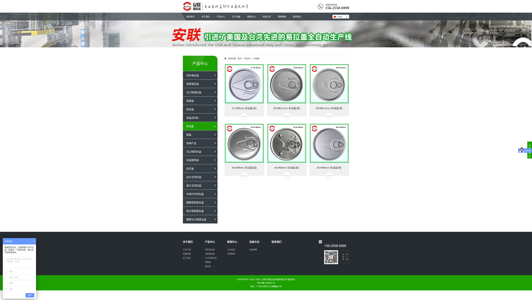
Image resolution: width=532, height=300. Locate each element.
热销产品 (191, 143)
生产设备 (236, 16)
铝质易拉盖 (192, 84)
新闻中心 (251, 16)
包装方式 (267, 16)
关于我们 (206, 16)
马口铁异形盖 (193, 151)
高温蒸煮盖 (192, 160)
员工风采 (187, 257)
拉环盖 (190, 168)
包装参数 (253, 249)
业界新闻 (231, 253)
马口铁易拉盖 (193, 92)
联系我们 (297, 16)
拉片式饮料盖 (193, 177)
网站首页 (190, 16)
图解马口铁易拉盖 (196, 219)
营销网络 (282, 16)
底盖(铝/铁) (192, 117)
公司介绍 (187, 249)
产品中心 (221, 16)
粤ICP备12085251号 (266, 282)
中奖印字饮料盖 (195, 194)
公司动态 (231, 249)
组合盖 (190, 109)
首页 (239, 58)
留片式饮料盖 (193, 185)
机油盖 (190, 126)
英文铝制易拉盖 (195, 211)
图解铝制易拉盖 (195, 202)
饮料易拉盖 (192, 75)
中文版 (339, 16)
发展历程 (187, 253)
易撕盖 (190, 100)
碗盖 (188, 134)
